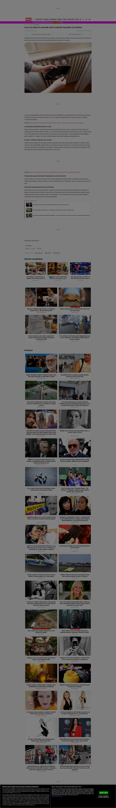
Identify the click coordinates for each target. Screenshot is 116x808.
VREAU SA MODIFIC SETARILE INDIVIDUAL (103, 796)
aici (12, 801)
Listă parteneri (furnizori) (57, 796)
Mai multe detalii (17, 792)
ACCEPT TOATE (104, 792)
